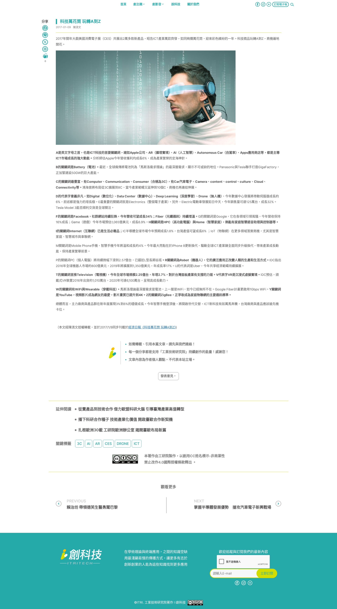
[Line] (45, 35)
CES (108, 444)
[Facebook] (45, 27)
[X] (45, 42)
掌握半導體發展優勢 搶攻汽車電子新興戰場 (232, 507)
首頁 (123, 4)
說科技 (175, 4)
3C (79, 444)
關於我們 (193, 4)
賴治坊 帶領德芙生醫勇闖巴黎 (92, 507)
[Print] (45, 49)
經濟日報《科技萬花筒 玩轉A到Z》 (152, 327)
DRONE (123, 444)
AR (97, 444)
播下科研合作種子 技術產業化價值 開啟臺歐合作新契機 (125, 419)
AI (88, 444)
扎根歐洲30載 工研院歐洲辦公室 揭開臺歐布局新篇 (122, 430)
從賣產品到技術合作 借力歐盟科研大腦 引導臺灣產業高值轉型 (131, 409)
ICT (137, 444)
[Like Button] (45, 55)
